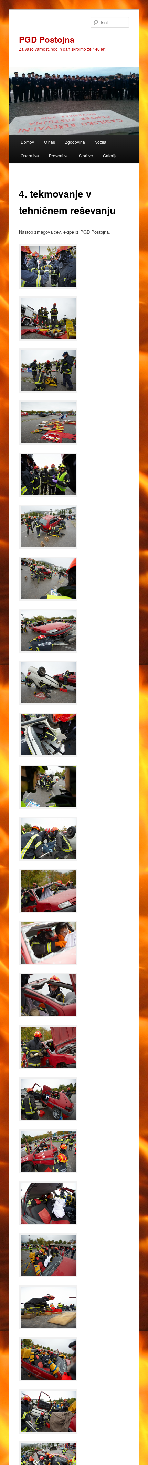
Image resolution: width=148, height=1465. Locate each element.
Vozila (100, 142)
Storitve (86, 155)
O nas (49, 142)
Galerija (110, 155)
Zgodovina (75, 142)
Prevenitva (59, 155)
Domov (27, 142)
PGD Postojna (46, 39)
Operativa (30, 155)
